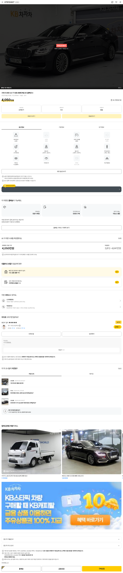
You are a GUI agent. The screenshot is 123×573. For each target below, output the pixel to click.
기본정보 (61, 127)
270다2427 (11, 2)
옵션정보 (21, 127)
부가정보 (101, 127)
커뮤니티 (31, 374)
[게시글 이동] (61, 382)
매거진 (91, 374)
